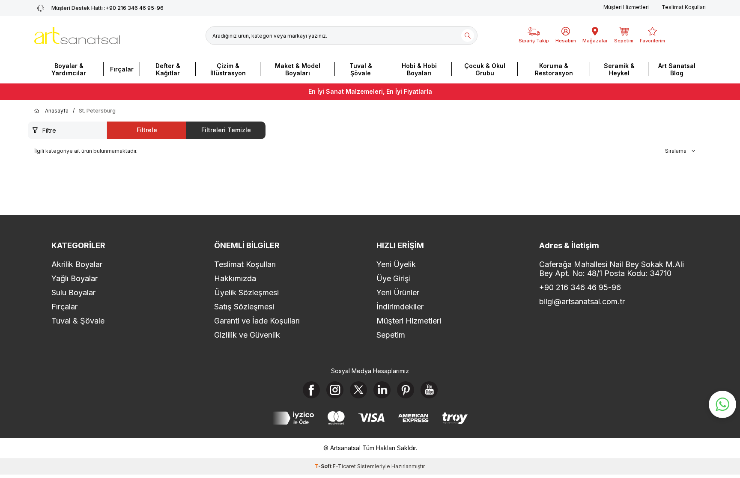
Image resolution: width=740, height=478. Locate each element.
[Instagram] (334, 389)
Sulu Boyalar (73, 292)
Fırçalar (122, 69)
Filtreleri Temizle (226, 130)
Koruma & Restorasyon (554, 69)
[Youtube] (429, 389)
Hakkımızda (235, 278)
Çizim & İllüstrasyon (228, 69)
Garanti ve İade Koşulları (257, 320)
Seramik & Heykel (619, 69)
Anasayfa (57, 110)
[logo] (77, 35)
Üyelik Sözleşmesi (246, 292)
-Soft (324, 466)
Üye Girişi (393, 278)
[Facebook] (311, 389)
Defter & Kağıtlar (167, 69)
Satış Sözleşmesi (244, 306)
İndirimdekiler (400, 306)
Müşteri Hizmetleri (626, 7)
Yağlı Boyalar (74, 278)
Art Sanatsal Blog (676, 69)
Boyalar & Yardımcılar (68, 69)
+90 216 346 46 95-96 (107, 8)
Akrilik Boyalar (76, 264)
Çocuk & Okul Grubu (484, 69)
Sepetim (390, 334)
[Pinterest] (405, 389)
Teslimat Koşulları (684, 7)
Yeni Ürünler (397, 292)
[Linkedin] (382, 389)
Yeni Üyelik (396, 264)
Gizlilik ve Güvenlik (247, 334)
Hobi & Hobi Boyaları (419, 69)
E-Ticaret (344, 466)
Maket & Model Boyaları (297, 69)
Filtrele (147, 130)
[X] (358, 389)
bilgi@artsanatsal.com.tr (582, 301)
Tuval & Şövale (360, 69)
